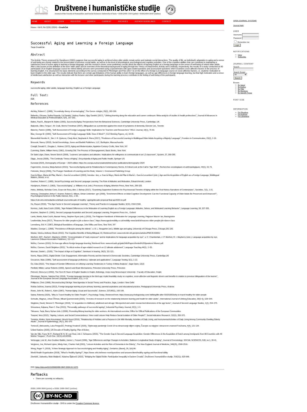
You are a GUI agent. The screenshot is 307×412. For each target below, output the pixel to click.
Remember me (243, 42)
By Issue (241, 85)
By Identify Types (245, 93)
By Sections (243, 91)
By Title (241, 89)
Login (61, 21)
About (47, 21)
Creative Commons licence (87, 403)
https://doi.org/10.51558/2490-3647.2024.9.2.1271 (56, 367)
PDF (32, 99)
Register (75, 21)
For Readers (243, 112)
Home (34, 21)
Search (91, 21)
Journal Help (238, 25)
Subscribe (242, 57)
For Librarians (243, 116)
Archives (123, 21)
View (240, 55)
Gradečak (63, 27)
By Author (242, 87)
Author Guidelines (145, 21)
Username (237, 35)
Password (237, 38)
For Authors (242, 114)
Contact (166, 21)
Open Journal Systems (245, 21)
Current (106, 21)
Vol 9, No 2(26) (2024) (47, 27)
